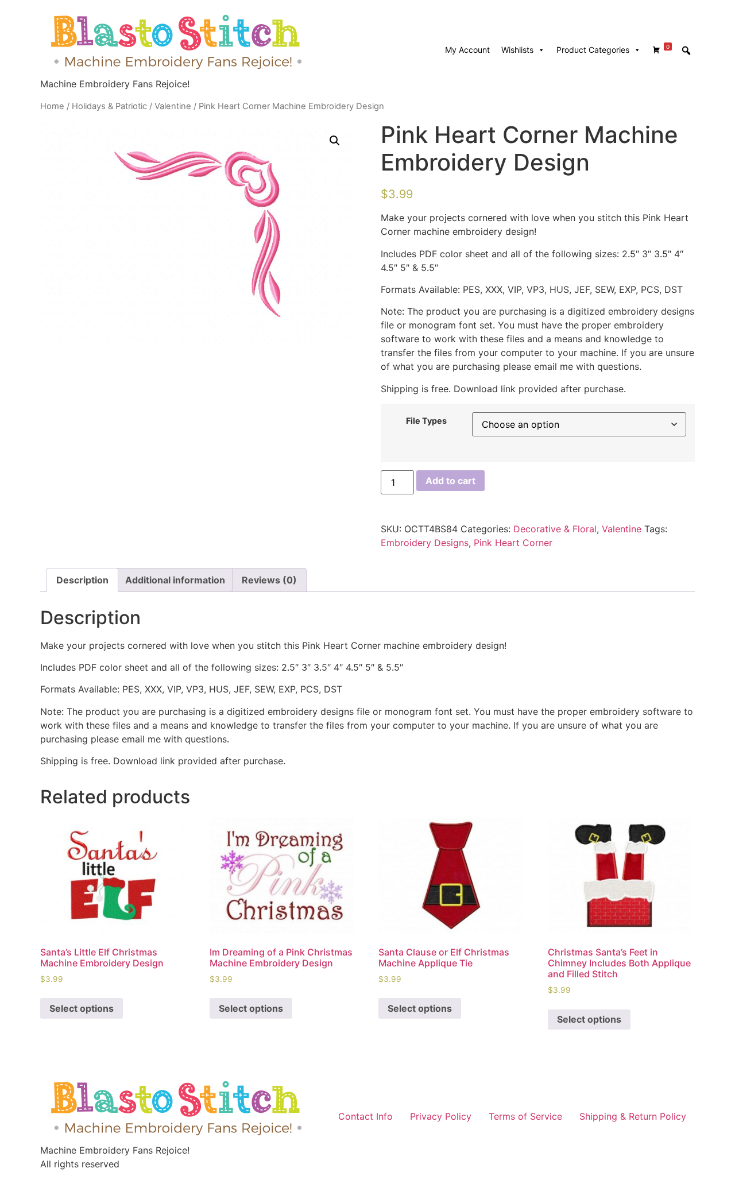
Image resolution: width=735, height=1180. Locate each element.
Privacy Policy (440, 1116)
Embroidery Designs (425, 542)
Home (52, 106)
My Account (467, 50)
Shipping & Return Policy (632, 1116)
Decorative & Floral (555, 529)
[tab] (82, 580)
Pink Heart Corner (513, 542)
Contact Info (365, 1116)
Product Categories (592, 50)
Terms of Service (525, 1116)
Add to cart (450, 480)
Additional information (175, 580)
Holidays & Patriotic (109, 106)
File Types (426, 421)
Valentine (172, 106)
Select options (81, 1008)
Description (82, 580)
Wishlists (517, 50)
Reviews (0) (269, 580)
